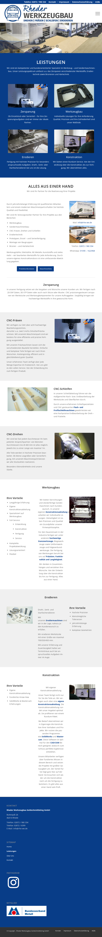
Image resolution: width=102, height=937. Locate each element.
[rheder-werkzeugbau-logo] (39, 13)
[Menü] (97, 13)
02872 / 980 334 (86, 246)
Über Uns (10, 856)
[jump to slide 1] (48, 46)
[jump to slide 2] (50, 46)
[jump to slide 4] (54, 46)
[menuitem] (52, 2)
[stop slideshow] (57, 46)
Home (9, 846)
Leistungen (11, 851)
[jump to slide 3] (52, 46)
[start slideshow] (45, 46)
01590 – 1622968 (87, 251)
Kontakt (10, 860)
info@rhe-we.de (85, 222)
